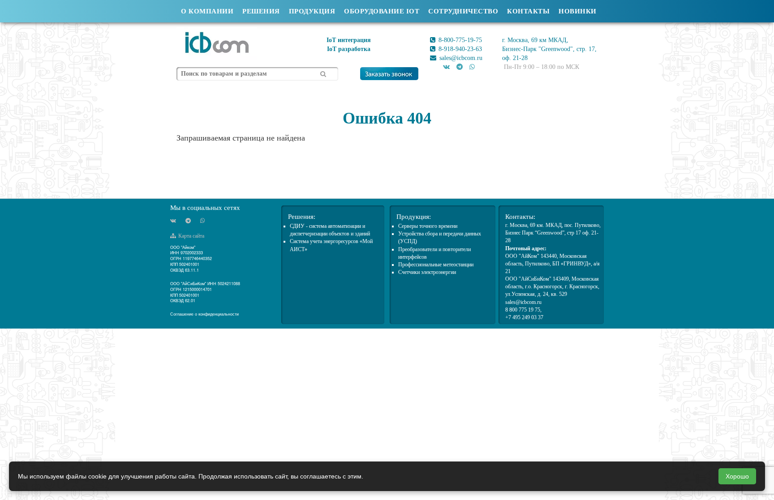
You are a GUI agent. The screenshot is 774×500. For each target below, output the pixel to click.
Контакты (528, 11)
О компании (207, 11)
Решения (261, 11)
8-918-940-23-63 (459, 49)
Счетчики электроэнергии (427, 272)
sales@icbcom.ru (460, 58)
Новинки (578, 11)
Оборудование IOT (381, 11)
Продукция (312, 11)
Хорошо (737, 476)
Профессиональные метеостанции (435, 264)
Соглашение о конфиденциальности (204, 314)
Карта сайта (190, 236)
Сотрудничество (463, 11)
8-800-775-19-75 (459, 40)
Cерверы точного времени (427, 226)
